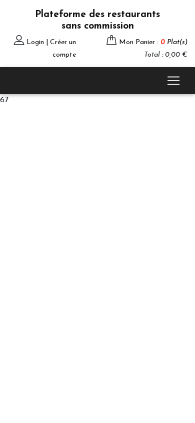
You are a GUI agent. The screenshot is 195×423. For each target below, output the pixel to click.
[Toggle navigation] (173, 80)
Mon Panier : (153, 42)
